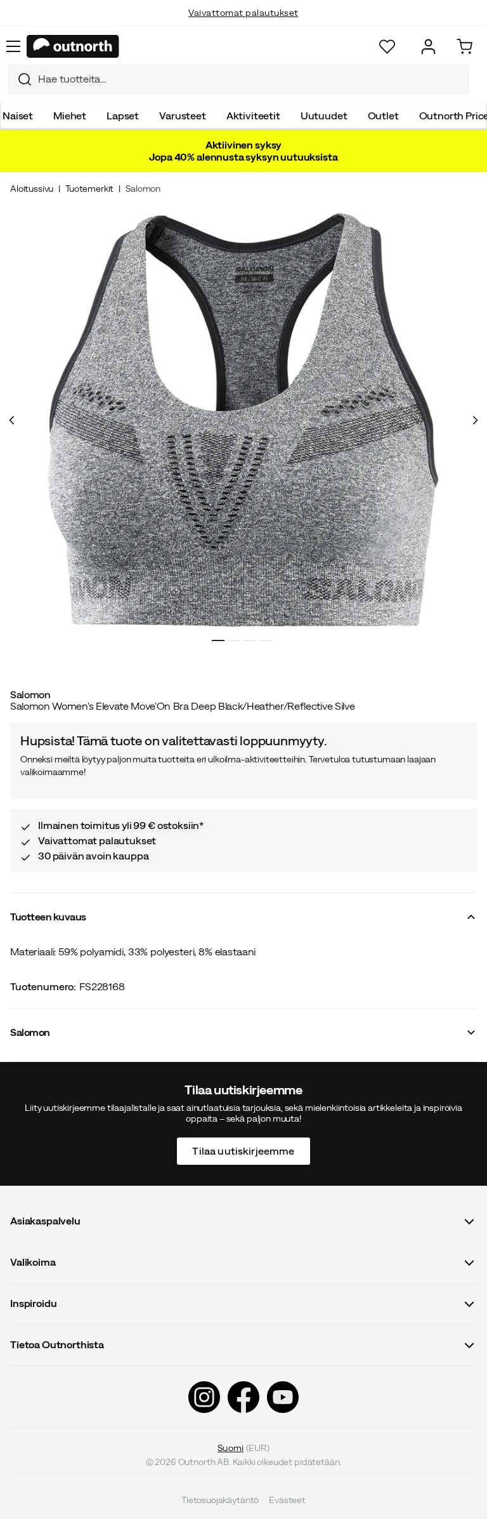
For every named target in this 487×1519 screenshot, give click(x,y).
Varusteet (182, 115)
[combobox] (238, 79)
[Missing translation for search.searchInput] (20, 79)
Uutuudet (324, 115)
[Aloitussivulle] (73, 46)
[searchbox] (250, 79)
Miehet (69, 115)
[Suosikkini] (387, 47)
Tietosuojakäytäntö (220, 1500)
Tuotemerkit (89, 188)
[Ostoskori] (464, 47)
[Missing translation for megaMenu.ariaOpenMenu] (13, 46)
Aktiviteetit (253, 115)
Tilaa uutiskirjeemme (243, 1150)
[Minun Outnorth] (428, 46)
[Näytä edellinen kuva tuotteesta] (12, 420)
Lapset (123, 115)
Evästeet (287, 1500)
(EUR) (243, 1448)
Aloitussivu (31, 188)
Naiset (18, 115)
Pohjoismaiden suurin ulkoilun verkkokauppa (244, 25)
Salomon (143, 188)
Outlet (383, 115)
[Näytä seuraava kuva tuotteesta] (475, 420)
